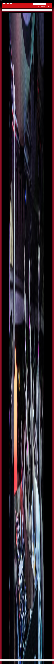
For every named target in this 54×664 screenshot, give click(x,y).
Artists (7, 9)
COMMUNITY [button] (43, 6)
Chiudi (51, 660)
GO (45, 4)
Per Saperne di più (46, 660)
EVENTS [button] (18, 4)
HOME (15, 4)
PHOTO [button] (23, 4)
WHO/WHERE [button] (28, 4)
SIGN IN (49, 6)
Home (4, 9)
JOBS (39, 6)
